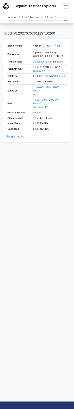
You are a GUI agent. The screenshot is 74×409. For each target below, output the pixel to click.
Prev (48, 45)
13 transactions (41, 61)
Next (57, 45)
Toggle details (15, 136)
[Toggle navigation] (66, 6)
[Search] (66, 17)
